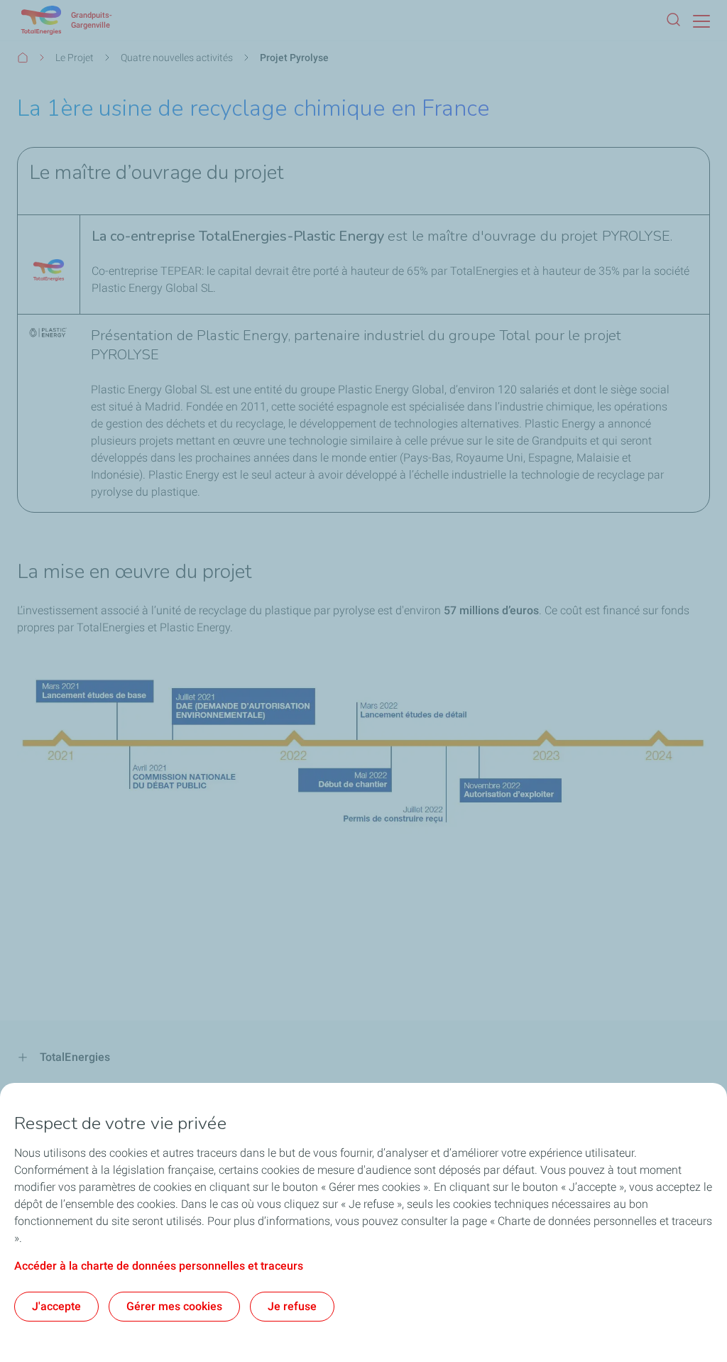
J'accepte (56, 1306)
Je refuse (292, 1306)
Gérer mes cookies (174, 1306)
